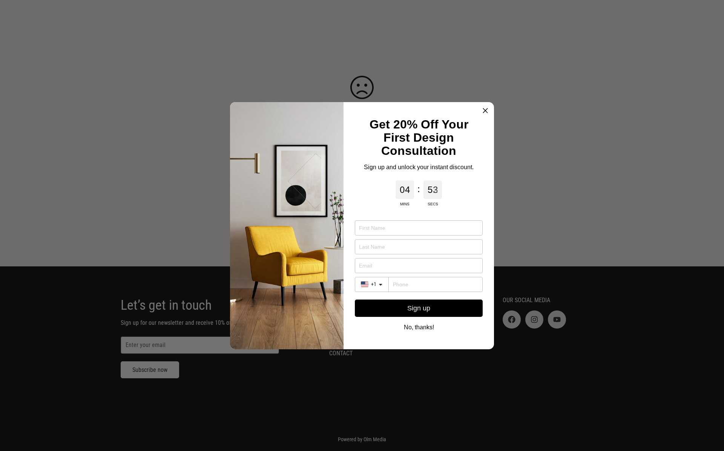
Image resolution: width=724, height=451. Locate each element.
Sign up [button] (418, 308)
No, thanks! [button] (419, 327)
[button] (485, 111)
